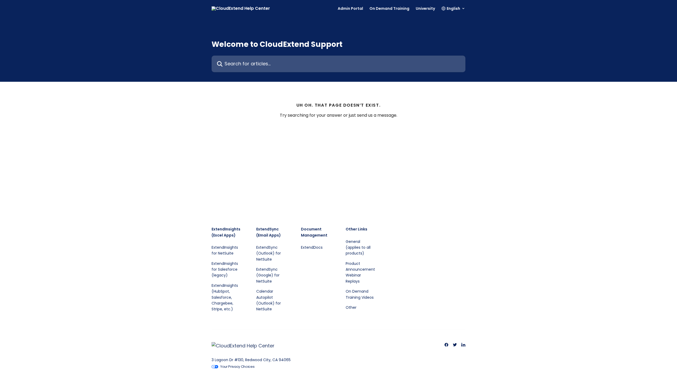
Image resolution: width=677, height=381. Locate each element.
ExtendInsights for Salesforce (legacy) (225, 269)
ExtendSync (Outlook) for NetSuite (268, 253)
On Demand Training (389, 8)
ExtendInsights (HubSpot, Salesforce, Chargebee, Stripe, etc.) (225, 297)
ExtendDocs (312, 247)
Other (351, 307)
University (425, 8)
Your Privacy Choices (237, 366)
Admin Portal (350, 8)
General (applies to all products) (358, 247)
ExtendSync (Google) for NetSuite (268, 275)
